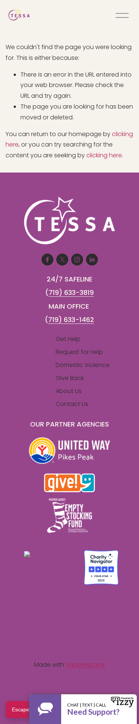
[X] (62, 260)
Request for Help (79, 352)
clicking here (104, 155)
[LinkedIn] (92, 260)
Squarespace (85, 664)
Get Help (68, 339)
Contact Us (72, 404)
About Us (69, 391)
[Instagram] (77, 260)
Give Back (70, 378)
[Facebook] (47, 260)
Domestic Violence (83, 365)
